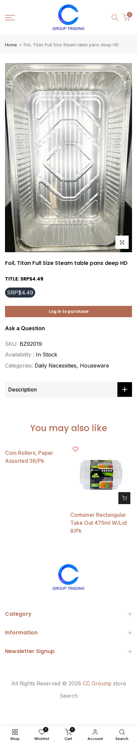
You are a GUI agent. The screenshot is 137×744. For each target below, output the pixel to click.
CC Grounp (97, 683)
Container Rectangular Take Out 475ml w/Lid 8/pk (98, 522)
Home (11, 45)
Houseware (94, 365)
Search (69, 695)
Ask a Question (25, 328)
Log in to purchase (68, 311)
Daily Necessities (55, 365)
